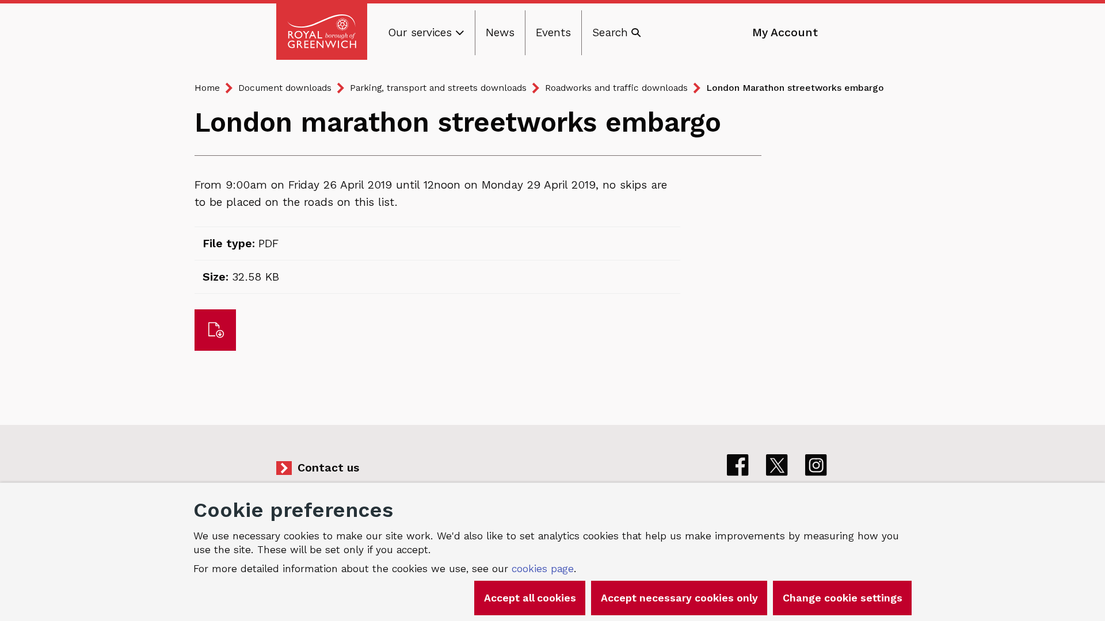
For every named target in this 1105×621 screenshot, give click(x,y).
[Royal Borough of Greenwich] (322, 31)
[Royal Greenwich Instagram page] (816, 465)
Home (207, 87)
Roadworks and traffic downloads (616, 87)
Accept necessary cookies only (679, 598)
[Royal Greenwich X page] (777, 465)
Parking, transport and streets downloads (438, 87)
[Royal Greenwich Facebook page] (737, 465)
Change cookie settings (842, 598)
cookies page (543, 568)
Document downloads (285, 87)
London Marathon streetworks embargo (795, 87)
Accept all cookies (530, 598)
